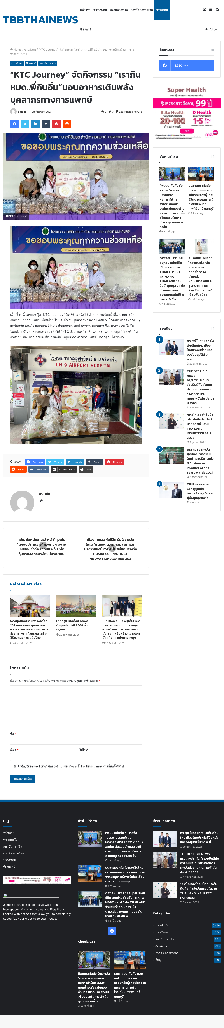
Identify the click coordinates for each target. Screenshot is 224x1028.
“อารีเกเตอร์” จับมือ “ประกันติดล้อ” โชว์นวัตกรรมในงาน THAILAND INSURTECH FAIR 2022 (200, 426)
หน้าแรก (85, 10)
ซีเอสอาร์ (85, 29)
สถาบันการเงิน (119, 10)
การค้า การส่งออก (142, 10)
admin (22, 111)
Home (17, 49)
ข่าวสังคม (162, 10)
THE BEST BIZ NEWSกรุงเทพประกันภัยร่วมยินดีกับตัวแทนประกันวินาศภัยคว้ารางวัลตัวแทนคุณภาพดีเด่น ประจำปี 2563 (200, 387)
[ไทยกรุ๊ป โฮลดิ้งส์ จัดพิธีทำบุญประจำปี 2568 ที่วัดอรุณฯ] (76, 606)
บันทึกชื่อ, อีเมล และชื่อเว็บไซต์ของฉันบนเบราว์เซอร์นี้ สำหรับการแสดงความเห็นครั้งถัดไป (69, 766)
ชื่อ (13, 733)
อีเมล (14, 750)
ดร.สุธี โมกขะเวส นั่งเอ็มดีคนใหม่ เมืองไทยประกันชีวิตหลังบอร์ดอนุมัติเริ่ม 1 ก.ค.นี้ (200, 350)
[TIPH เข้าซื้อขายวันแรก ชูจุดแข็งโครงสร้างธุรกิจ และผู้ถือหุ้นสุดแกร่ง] (171, 490)
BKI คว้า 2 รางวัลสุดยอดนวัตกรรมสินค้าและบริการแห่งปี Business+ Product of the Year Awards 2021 (200, 461)
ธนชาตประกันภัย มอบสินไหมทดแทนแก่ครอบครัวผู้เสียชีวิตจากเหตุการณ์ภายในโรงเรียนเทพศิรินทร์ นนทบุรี (201, 197)
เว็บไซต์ (83, 750)
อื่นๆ (158, 960)
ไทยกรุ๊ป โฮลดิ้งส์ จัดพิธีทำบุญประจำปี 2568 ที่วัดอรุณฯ (73, 625)
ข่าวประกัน (100, 10)
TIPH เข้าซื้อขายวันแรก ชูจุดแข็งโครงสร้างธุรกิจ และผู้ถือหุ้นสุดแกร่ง (200, 491)
